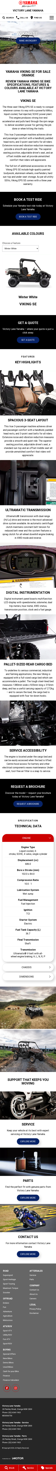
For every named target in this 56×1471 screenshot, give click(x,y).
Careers (33, 1298)
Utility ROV (7, 1335)
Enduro (6, 1303)
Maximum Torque (10, 1288)
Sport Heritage (9, 1279)
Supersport (8, 1275)
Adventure (7, 1311)
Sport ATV (7, 1330)
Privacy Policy (35, 1309)
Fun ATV (6, 1339)
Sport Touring (9, 1283)
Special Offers (9, 1354)
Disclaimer (34, 1313)
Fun (4, 1307)
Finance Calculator (11, 1380)
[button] (28, 1008)
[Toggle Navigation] (52, 17)
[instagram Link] (16, 1388)
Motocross (8, 1320)
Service (33, 1275)
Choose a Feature (11, 243)
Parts (32, 1279)
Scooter (6, 1292)
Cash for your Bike (11, 1371)
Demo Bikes (8, 1362)
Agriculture (7, 1316)
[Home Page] (28, 4)
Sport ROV (7, 1343)
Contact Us (34, 1290)
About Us (34, 1294)
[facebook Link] (7, 1388)
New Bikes (7, 1358)
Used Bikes (8, 1367)
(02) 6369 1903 (14, 1412)
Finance (6, 1375)
